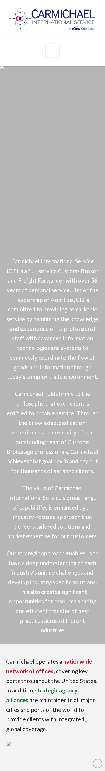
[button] (52, 50)
